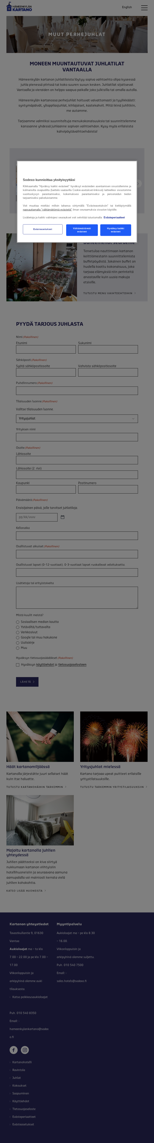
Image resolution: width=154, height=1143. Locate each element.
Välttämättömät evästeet (82, 230)
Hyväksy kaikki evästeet (115, 230)
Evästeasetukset (42, 229)
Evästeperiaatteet (114, 217)
